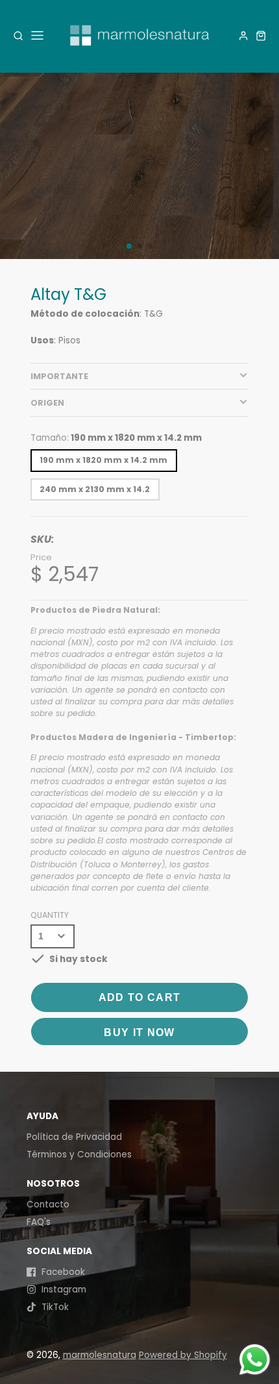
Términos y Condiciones (79, 1154)
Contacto (48, 1204)
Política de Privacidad (74, 1137)
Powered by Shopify (183, 1355)
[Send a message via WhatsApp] (255, 1360)
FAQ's (39, 1222)
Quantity (49, 915)
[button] (129, 246)
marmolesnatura (99, 1355)
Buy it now (139, 1032)
